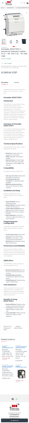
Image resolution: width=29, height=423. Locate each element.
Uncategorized (10, 7)
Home (2, 7)
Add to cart (15, 420)
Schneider (8, 98)
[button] (26, 13)
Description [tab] (4, 82)
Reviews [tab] (16, 82)
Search (21, 3)
